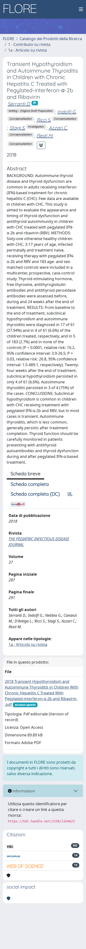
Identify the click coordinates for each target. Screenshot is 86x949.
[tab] (70, 494)
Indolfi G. (66, 112)
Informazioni (23, 790)
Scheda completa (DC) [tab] (35, 494)
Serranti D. (19, 104)
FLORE (8, 38)
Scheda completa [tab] (30, 484)
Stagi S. (17, 128)
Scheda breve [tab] (25, 474)
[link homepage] (22, 9)
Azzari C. (58, 128)
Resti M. (45, 136)
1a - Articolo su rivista (27, 50)
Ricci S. (44, 120)
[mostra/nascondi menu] (81, 9)
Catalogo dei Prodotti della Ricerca (51, 38)
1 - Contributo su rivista (29, 44)
